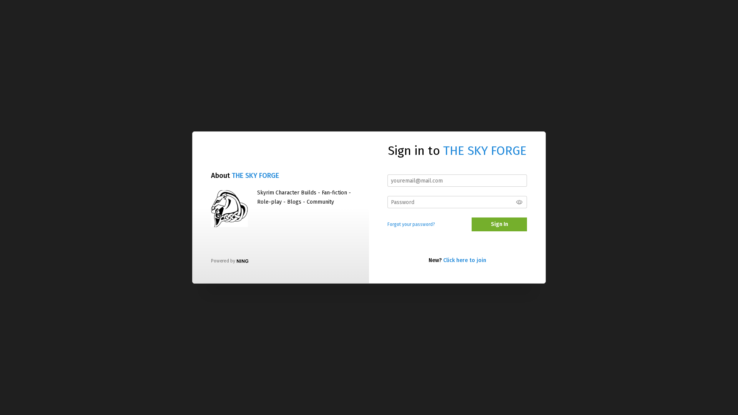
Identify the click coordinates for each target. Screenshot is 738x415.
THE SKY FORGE (255, 175)
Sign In (499, 224)
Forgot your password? (411, 224)
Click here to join (464, 260)
